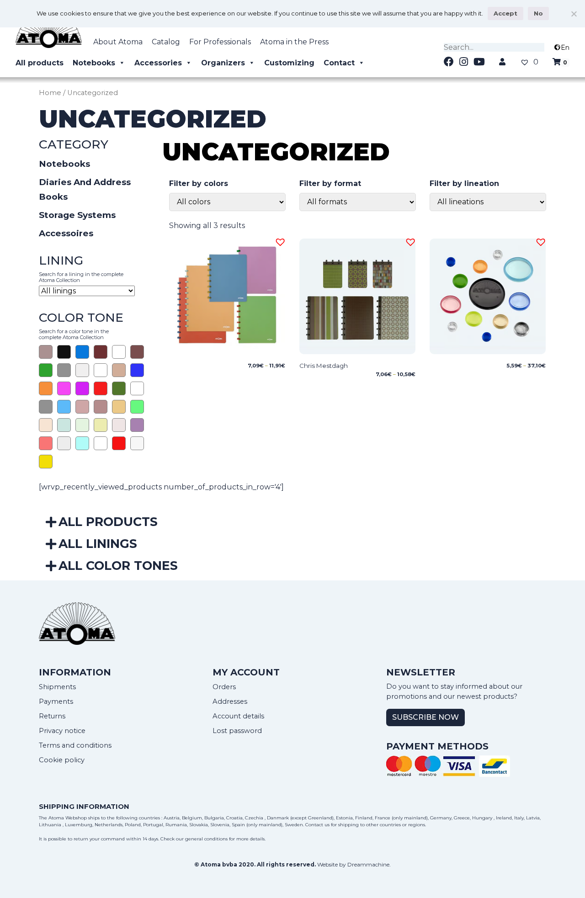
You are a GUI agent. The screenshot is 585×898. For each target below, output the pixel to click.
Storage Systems (77, 215)
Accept (505, 13)
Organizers (223, 62)
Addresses (230, 701)
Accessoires (66, 233)
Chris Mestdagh (323, 365)
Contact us (317, 825)
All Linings (97, 543)
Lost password (237, 731)
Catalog (166, 41)
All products (40, 62)
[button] (279, 241)
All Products (108, 521)
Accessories (158, 62)
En (565, 47)
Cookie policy (62, 760)
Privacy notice (62, 731)
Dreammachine (368, 864)
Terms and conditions (75, 745)
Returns (52, 716)
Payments (56, 701)
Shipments (57, 687)
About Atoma (118, 41)
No (538, 13)
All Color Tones (118, 565)
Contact (339, 62)
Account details (238, 716)
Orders (224, 687)
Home (50, 93)
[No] (573, 13)
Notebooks (94, 62)
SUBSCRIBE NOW (425, 717)
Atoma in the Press (294, 41)
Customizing (289, 62)
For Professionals (220, 41)
